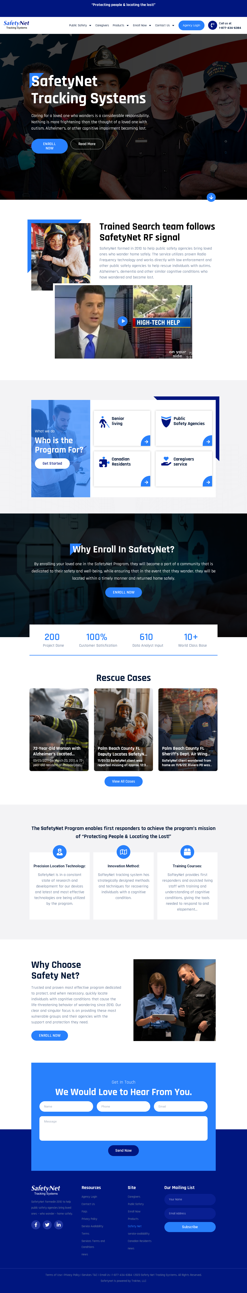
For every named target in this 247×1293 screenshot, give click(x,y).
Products (118, 25)
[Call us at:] (212, 25)
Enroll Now (140, 25)
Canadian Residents (140, 1241)
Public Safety (78, 25)
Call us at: (225, 23)
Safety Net (135, 1226)
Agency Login (191, 25)
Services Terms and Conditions (93, 1244)
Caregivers (102, 25)
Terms (85, 1234)
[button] (123, 321)
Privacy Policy (89, 1219)
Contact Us (162, 25)
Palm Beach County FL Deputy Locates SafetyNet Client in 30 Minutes (123, 754)
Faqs (84, 1212)
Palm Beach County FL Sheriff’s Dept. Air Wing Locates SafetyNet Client (186, 754)
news (85, 1254)
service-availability (139, 1234)
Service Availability (92, 1226)
